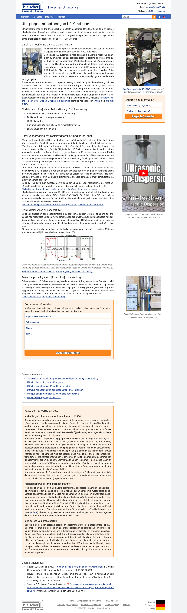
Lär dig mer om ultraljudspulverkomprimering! (43, 296)
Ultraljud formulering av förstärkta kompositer (48, 386)
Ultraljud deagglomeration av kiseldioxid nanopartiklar (53, 393)
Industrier (49, 16)
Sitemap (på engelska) (67, 604)
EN (160, 16)
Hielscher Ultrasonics (63, 7)
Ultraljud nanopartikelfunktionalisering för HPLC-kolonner (55, 389)
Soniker (25, 16)
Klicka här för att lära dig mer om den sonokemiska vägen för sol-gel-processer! (60, 189)
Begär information (143, 116)
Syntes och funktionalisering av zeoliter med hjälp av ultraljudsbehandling (62, 378)
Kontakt (61, 16)
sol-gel (34, 512)
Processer (37, 16)
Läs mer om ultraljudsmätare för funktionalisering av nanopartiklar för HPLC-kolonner (62, 204)
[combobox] (137, 16)
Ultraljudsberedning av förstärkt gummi (45, 382)
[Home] (32, 6)
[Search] (154, 17)
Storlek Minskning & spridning (55, 100)
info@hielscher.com (156, 10)
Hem (71, 600)
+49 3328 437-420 (157, 7)
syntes (97, 100)
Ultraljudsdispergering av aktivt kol (44, 397)
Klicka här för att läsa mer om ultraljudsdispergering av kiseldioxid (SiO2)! (57, 271)
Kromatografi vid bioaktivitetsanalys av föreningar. (79, 566)
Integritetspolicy (112, 604)
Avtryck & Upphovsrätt (91, 604)
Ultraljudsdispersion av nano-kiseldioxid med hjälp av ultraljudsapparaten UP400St (143, 216)
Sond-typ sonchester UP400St (136, 88)
